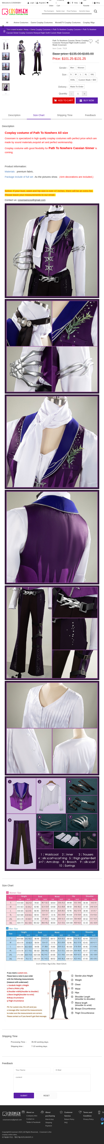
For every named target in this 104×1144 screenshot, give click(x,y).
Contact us (30, 1119)
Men (72, 68)
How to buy (49, 1119)
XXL (92, 74)
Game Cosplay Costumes (42, 22)
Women (81, 68)
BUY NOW (89, 100)
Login (32, 3)
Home (26, 29)
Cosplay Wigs (89, 22)
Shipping (48, 1123)
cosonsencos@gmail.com (12, 1120)
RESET (46, 1096)
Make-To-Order (76, 87)
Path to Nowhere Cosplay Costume (67, 29)
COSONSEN (15, 12)
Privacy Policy (88, 1119)
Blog (98, 3)
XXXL (72, 80)
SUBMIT (23, 1096)
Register (42, 3)
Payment (48, 1126)
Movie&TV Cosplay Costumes (68, 22)
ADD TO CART (65, 100)
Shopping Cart (63, 3)
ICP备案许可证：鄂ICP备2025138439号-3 (17, 1137)
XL (86, 74)
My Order (51, 3)
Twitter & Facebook (33, 1122)
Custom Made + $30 (87, 80)
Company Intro (31, 1116)
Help (76, 3)
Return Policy (69, 1119)
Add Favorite (86, 3)
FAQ (65, 1123)
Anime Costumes (21, 22)
